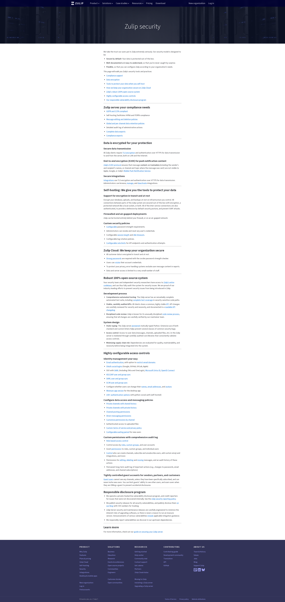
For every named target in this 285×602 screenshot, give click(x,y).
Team (196, 551)
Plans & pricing (85, 558)
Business (111, 551)
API (167, 304)
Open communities (115, 582)
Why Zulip (83, 551)
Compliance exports (114, 135)
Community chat (141, 558)
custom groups (132, 445)
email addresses (154, 386)
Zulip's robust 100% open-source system (123, 91)
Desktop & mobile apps (88, 576)
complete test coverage (143, 300)
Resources (137, 3)
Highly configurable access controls (121, 96)
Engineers (111, 572)
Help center (139, 555)
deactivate (142, 183)
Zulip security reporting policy (163, 499)
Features (82, 555)
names (144, 386)
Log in (211, 3)
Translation (168, 558)
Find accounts (84, 589)
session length (123, 235)
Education (111, 555)
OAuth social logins (114, 366)
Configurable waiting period (117, 432)
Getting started (141, 551)
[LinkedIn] (199, 569)
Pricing (149, 3)
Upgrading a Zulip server (144, 586)
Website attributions (199, 599)
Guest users (108, 479)
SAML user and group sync (117, 378)
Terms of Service (170, 599)
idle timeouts (138, 235)
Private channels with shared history (121, 403)
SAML (116, 370)
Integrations (109, 180)
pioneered (136, 325)
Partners (138, 569)
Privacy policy (184, 599)
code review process (170, 314)
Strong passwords (113, 258)
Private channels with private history (121, 407)
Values (196, 555)
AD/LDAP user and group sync (118, 374)
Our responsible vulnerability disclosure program (126, 100)
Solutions (106, 3)
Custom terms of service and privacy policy (124, 428)
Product (94, 3)
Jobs (195, 558)
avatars (169, 386)
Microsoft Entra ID (152, 370)
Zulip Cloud (83, 562)
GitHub (166, 565)
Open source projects (116, 565)
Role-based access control (117, 440)
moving (140, 460)
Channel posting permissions (118, 411)
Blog (195, 562)
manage (130, 183)
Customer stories (114, 579)
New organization (197, 3)
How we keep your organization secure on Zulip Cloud (128, 87)
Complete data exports (115, 131)
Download (160, 3)
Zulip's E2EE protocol (112, 165)
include (150, 515)
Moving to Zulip (141, 579)
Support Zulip (199, 565)
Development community (173, 555)
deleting (129, 460)
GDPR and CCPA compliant (117, 111)
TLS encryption (129, 152)
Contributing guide (171, 551)
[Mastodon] (195, 569)
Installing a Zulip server (144, 582)
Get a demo (139, 565)
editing (123, 460)
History (203, 551)
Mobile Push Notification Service (137, 171)
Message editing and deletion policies (122, 119)
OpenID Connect (168, 370)
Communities (113, 569)
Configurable (111, 226)
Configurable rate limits (116, 243)
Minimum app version (115, 390)
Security (82, 569)
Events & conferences (116, 562)
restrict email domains (146, 362)
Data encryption (113, 79)
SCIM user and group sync (116, 382)
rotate (117, 262)
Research (111, 558)
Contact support (141, 562)
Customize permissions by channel (120, 419)
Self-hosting (84, 565)
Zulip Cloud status (141, 572)
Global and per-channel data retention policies (125, 123)
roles (123, 445)
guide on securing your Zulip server (148, 531)
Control (109, 453)
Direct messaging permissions (118, 415)
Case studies (121, 3)
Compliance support (114, 75)
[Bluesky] (203, 569)
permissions (116, 449)
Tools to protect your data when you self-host (125, 83)
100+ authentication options (118, 394)
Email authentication (115, 362)
